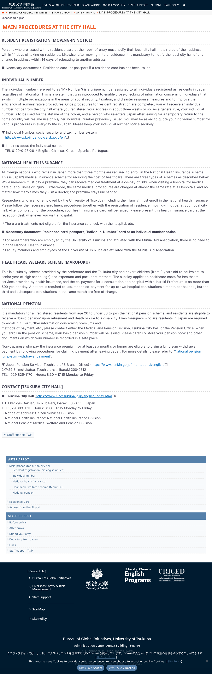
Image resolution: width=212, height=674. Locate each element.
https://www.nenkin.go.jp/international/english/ (128, 364)
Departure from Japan (23, 539)
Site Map (38, 609)
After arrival (85, 12)
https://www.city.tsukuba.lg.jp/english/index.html (74, 396)
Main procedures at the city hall (29, 465)
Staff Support (41, 597)
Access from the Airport (24, 507)
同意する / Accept (90, 667)
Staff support (62, 12)
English (19, 18)
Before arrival (17, 522)
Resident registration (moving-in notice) (38, 470)
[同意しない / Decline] (207, 661)
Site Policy (39, 618)
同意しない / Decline (121, 667)
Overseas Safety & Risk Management (48, 587)
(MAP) (136, 645)
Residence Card (19, 501)
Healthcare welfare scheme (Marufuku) (38, 487)
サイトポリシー (106, 657)
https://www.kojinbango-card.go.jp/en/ (35, 137)
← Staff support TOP (18, 434)
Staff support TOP (21, 550)
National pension (23, 492)
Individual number (24, 475)
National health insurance (29, 481)
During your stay (20, 533)
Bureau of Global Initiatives (28, 12)
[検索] (184, 5)
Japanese (8, 18)
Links (12, 545)
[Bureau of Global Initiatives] (21, 5)
